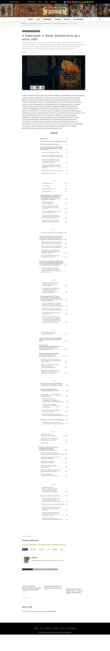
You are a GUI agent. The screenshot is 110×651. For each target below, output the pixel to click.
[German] (83, 2)
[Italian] (85, 2)
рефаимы (55, 549)
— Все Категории (31, 1)
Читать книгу (26, 536)
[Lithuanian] (78, 2)
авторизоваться (51, 611)
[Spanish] (73, 2)
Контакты (67, 19)
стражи (61, 549)
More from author (39, 569)
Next (28, 597)
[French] (75, 2)
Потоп (38, 31)
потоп (48, 549)
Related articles (27, 569)
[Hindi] (88, 2)
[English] (70, 2)
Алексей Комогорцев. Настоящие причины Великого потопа (43, 544)
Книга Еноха (33, 549)
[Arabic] (90, 2)
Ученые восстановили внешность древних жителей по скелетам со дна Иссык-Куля (31, 588)
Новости (40, 1)
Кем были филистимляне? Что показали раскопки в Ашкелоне (53, 587)
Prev (24, 597)
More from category (51, 569)
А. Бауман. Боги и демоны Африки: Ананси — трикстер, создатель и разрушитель (74, 590)
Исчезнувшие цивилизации (28, 31)
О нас (38, 19)
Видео (46, 1)
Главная (30, 19)
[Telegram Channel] (65, 2)
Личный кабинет (78, 19)
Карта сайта (53, 1)
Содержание (47, 19)
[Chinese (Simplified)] (93, 2)
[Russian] (68, 2)
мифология (41, 549)
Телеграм (58, 19)
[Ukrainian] (80, 2)
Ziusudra (24, 52)
